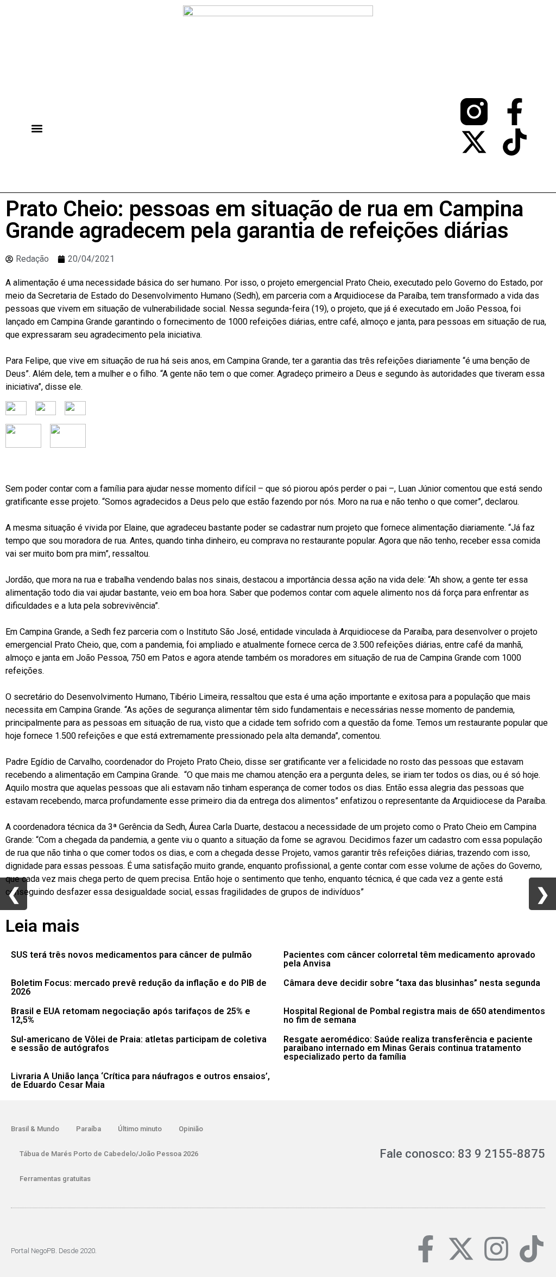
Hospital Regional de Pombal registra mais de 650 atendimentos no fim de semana (414, 1015)
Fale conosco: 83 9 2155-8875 (462, 1153)
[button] (37, 129)
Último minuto (140, 1129)
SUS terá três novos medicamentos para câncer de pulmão (131, 955)
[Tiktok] (514, 142)
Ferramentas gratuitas (55, 1179)
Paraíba (88, 1129)
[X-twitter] (474, 142)
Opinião (191, 1129)
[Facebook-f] (514, 111)
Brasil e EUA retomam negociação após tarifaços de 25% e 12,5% (130, 1015)
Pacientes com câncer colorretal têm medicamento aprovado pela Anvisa (409, 959)
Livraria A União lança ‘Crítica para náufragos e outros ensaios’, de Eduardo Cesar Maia (140, 1080)
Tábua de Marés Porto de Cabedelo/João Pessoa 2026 (109, 1154)
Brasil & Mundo (35, 1129)
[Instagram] (496, 1248)
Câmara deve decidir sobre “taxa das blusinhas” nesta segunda (411, 983)
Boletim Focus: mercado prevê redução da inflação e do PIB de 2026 (139, 987)
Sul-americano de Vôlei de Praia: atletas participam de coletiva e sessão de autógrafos (139, 1043)
